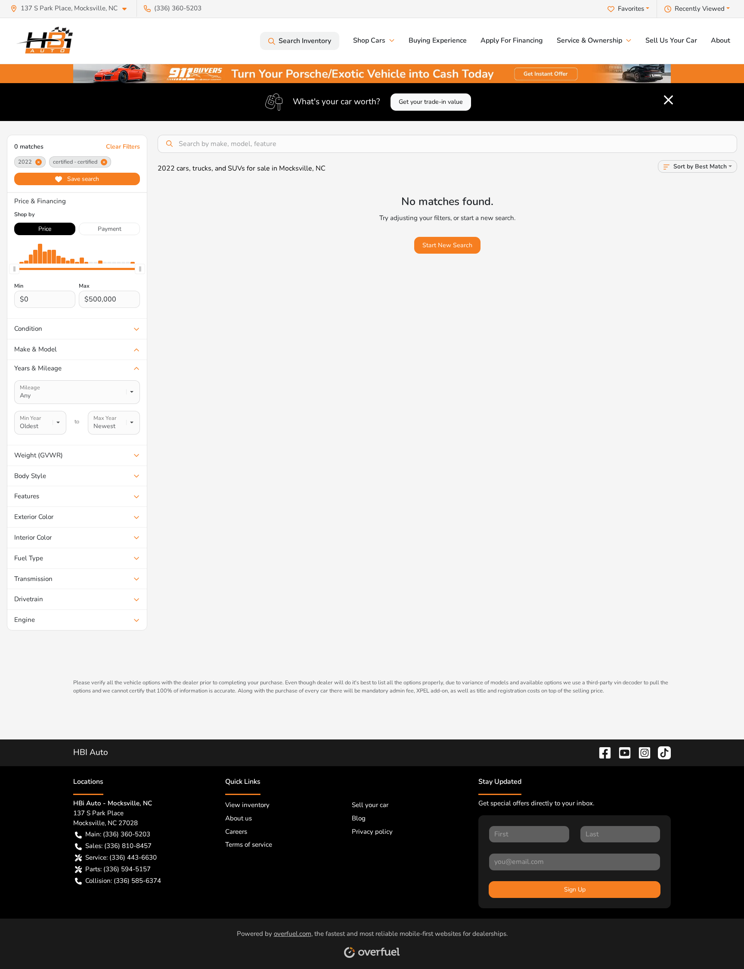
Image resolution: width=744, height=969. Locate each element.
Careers (236, 831)
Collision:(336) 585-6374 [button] (123, 880)
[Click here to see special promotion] (372, 72)
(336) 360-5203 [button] (178, 8)
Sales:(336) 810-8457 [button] (118, 846)
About (720, 40)
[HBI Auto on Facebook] (601, 752)
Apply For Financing (511, 40)
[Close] (668, 100)
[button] (72, 8)
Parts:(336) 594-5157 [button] (118, 869)
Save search (82, 179)
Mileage (30, 387)
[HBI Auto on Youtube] (621, 752)
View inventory (247, 805)
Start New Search (447, 245)
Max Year (105, 418)
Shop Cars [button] (369, 40)
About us (238, 818)
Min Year (30, 418)
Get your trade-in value (431, 102)
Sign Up (575, 889)
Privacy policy (372, 831)
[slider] (14, 269)
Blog (359, 818)
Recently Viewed (700, 8)
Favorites (631, 8)
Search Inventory (305, 41)
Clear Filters (123, 147)
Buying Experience (438, 40)
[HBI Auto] (47, 41)
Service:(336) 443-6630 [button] (121, 857)
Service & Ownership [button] (589, 40)
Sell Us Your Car (671, 40)
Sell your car (370, 805)
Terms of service (248, 844)
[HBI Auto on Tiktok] (661, 752)
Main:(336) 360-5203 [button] (117, 834)
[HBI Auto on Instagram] (641, 752)
